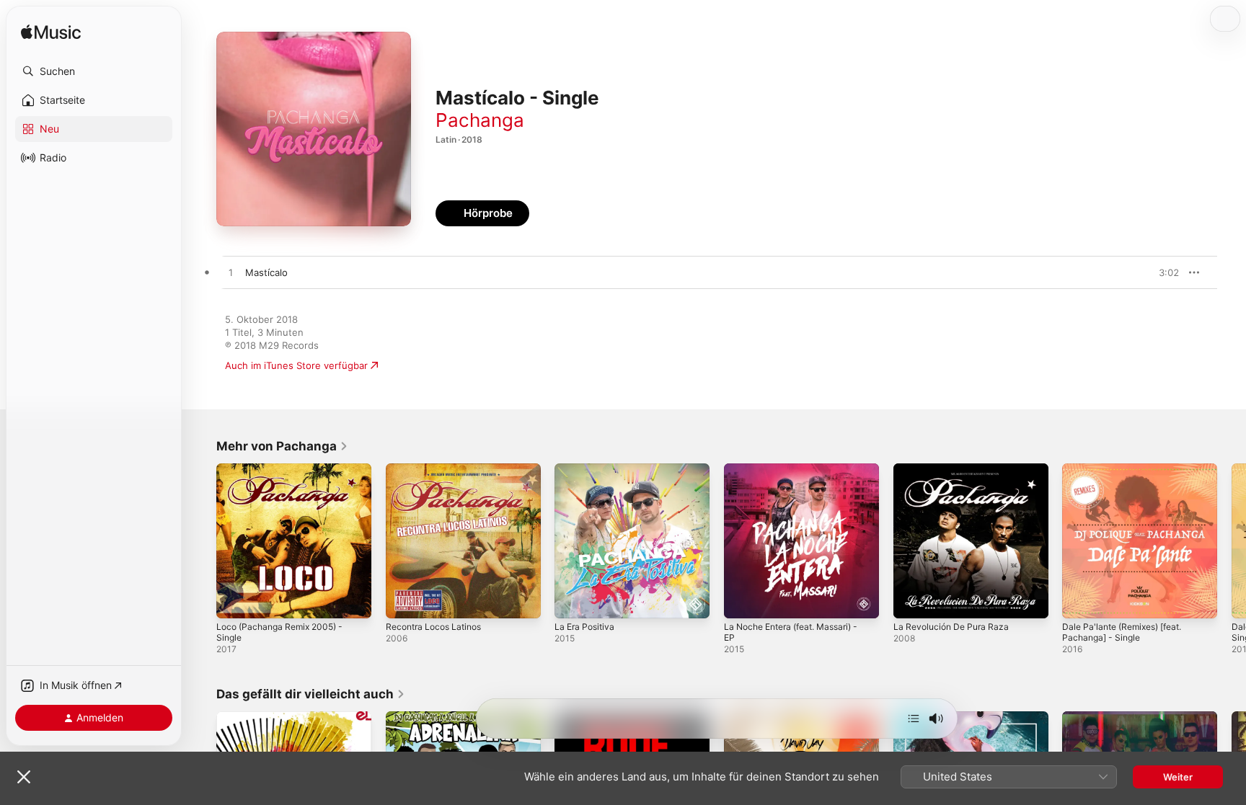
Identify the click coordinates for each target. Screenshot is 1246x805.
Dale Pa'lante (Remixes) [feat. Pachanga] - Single (1128, 474)
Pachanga (480, 120)
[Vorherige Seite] (202, 540)
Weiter (1178, 777)
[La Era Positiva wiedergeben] (572, 600)
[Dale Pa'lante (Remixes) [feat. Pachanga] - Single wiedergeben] (1080, 600)
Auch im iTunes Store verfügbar (296, 365)
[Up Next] (913, 718)
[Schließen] (23, 776)
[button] (94, 71)
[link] (282, 446)
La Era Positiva (586, 469)
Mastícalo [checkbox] (266, 272)
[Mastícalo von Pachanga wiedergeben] (230, 273)
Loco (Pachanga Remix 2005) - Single (285, 474)
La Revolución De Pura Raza (955, 469)
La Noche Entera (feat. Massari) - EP (799, 474)
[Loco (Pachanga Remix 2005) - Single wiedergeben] (234, 600)
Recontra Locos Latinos (438, 469)
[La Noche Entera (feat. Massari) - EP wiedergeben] (742, 600)
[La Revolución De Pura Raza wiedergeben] (911, 600)
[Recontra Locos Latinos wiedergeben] (404, 600)
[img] (51, 33)
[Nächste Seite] (1231, 540)
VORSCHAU (1159, 272)
